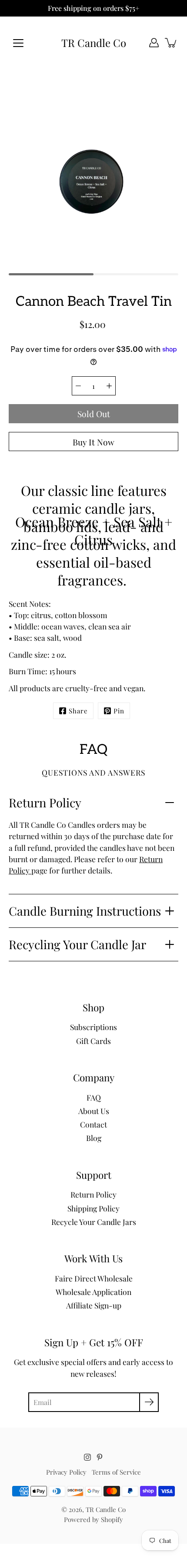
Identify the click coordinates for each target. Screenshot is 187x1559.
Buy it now (93, 442)
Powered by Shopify (93, 1519)
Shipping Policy (93, 1208)
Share (78, 710)
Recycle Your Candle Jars (93, 1222)
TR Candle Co (93, 43)
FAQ (94, 1097)
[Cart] (171, 43)
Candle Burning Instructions (85, 911)
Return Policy (45, 802)
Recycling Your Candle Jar (77, 944)
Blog (93, 1138)
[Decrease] (78, 385)
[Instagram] (87, 1457)
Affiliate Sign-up (93, 1305)
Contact (93, 1124)
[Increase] (109, 385)
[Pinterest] (100, 1457)
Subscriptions (93, 1027)
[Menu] (18, 43)
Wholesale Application (93, 1292)
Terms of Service (116, 1472)
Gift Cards (93, 1041)
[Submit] (149, 1402)
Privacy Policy (66, 1472)
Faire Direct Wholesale (94, 1278)
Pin (119, 710)
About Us (93, 1111)
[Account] (154, 43)
